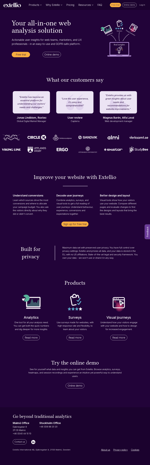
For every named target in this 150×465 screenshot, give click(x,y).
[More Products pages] (41, 5)
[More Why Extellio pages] (61, 5)
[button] (115, 5)
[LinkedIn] (33, 442)
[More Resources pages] (92, 5)
